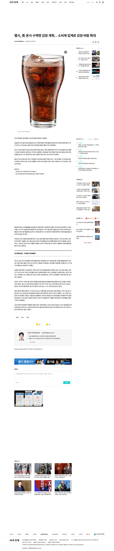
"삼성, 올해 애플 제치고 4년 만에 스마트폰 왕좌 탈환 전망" (42, 336)
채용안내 (27, 534)
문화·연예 (71, 2)
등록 (67, 382)
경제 (43, 2)
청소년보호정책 (55, 534)
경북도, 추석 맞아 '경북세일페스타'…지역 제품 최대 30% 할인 (88, 145)
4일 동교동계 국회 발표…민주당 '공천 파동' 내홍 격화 (22, 493)
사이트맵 (80, 534)
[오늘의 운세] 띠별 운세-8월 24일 (86, 163)
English (88, 2)
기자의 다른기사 (32, 342)
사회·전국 (54, 2)
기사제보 (34, 534)
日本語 (92, 2)
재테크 (37, 2)
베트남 (98, 218)
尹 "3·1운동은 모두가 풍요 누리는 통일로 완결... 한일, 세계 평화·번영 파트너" (43, 493)
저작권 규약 (64, 534)
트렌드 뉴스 (79, 48)
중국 (23, 2)
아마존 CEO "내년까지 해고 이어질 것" (26, 171)
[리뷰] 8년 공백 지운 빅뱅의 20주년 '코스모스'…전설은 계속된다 (88, 152)
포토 (65, 2)
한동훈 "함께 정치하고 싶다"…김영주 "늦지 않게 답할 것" (63, 476)
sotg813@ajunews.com (48, 333)
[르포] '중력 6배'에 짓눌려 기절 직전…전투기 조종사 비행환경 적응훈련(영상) (43, 476)
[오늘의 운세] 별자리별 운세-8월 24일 (87, 158)
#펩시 (28, 317)
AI (27, 2)
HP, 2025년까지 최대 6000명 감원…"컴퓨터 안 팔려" (30, 174)
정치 (48, 2)
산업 (32, 2)
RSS (87, 534)
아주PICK (79, 179)
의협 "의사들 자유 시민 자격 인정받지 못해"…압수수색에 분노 (63, 493)
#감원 (17, 317)
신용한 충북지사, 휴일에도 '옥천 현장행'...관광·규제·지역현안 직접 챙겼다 (88, 169)
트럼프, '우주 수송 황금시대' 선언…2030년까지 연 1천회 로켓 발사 (44, 338)
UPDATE (96, 139)
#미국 (22, 317)
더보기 (83, 243)
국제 (60, 2)
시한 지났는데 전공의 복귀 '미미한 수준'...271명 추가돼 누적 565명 (22, 476)
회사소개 (11, 534)
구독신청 (19, 534)
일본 (93, 218)
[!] (99, 48)
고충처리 (73, 534)
